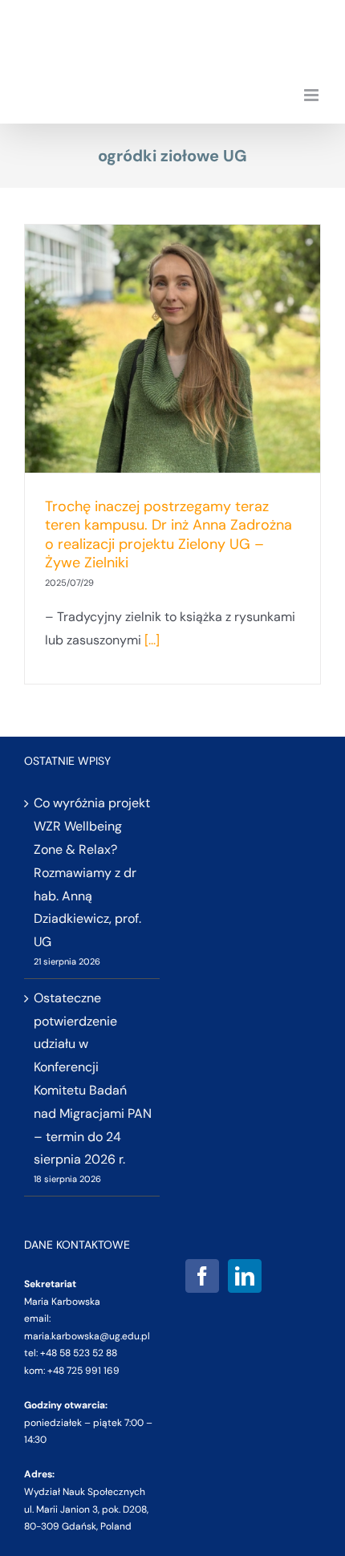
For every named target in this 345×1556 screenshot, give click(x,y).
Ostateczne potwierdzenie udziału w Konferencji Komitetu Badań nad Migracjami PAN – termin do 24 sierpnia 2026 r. (93, 1078)
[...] (152, 640)
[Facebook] (202, 1276)
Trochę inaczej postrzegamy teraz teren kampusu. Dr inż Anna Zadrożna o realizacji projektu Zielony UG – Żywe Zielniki (168, 534)
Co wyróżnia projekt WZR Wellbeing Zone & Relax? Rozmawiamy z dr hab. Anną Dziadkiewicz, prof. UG (92, 872)
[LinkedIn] (245, 1276)
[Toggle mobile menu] (312, 95)
